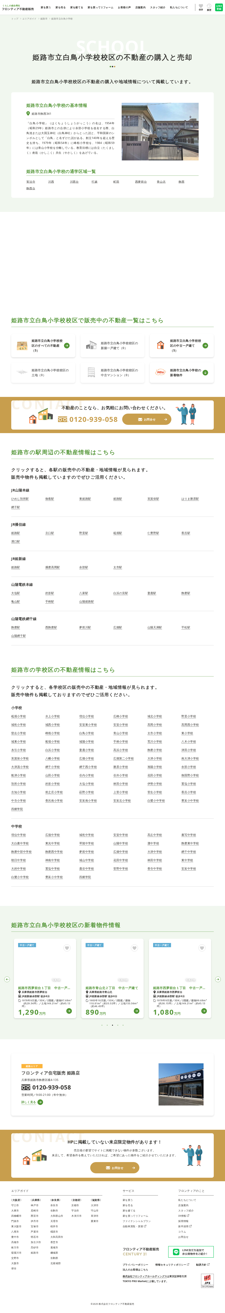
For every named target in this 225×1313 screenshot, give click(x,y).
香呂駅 (185, 533)
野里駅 (83, 533)
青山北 (161, 182)
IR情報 (182, 1215)
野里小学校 (188, 716)
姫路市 (34, 1252)
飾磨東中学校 (190, 843)
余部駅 (83, 567)
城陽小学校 (86, 741)
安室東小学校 (88, 725)
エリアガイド (20, 1191)
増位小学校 (86, 716)
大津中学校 (154, 852)
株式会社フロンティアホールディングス (145, 1276)
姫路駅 (117, 499)
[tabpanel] (45, 978)
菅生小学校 (154, 792)
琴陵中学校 (86, 843)
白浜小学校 (52, 750)
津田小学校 (188, 750)
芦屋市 (34, 1231)
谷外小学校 (120, 775)
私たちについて (187, 1200)
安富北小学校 (122, 800)
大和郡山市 (56, 1215)
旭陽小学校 (154, 767)
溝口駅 (15, 541)
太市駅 (117, 567)
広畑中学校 (120, 852)
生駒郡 (54, 1258)
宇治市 (75, 1210)
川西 (51, 182)
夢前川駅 (85, 627)
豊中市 (15, 1237)
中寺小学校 (18, 800)
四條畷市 (16, 1215)
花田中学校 (120, 860)
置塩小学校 (188, 784)
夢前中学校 (86, 852)
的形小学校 (52, 784)
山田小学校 (52, 775)
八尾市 (15, 1231)
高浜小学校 (120, 750)
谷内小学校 (86, 775)
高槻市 (15, 1242)
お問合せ (183, 1237)
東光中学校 (52, 843)
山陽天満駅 (154, 627)
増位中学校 (18, 835)
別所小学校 (18, 784)
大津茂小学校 (20, 767)
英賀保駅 (153, 499)
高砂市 (34, 1247)
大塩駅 (15, 593)
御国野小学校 (190, 775)
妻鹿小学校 (86, 750)
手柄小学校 (120, 741)
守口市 (15, 1205)
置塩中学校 (52, 868)
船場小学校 (52, 741)
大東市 (15, 1210)
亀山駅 (15, 601)
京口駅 (49, 533)
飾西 (181, 182)
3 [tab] (112, 1025)
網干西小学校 (88, 767)
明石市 (34, 1237)
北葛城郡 (55, 1263)
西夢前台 (141, 182)
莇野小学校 (86, 792)
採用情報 (183, 1221)
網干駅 (15, 507)
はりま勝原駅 (190, 499)
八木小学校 (188, 741)
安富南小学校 (88, 800)
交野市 (15, 1258)
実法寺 (30, 182)
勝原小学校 (120, 767)
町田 (116, 182)
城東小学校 (18, 741)
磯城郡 (54, 1252)
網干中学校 (188, 852)
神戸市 (34, 1205)
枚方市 (15, 1247)
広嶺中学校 (52, 835)
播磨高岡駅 (52, 567)
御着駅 (49, 499)
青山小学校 (120, 733)
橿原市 (54, 1231)
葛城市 (54, 1247)
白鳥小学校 (86, 733)
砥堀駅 (117, 533)
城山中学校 (86, 860)
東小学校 (187, 733)
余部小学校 (188, 767)
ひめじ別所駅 (20, 499)
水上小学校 (52, 716)
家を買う (128, 1200)
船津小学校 (18, 775)
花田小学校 (154, 775)
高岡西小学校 (190, 725)
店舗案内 (183, 1205)
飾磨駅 (185, 593)
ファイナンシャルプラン (137, 1221)
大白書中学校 (20, 843)
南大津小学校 (190, 758)
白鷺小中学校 (156, 800)
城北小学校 (154, 716)
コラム (182, 1231)
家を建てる (129, 1210)
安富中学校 (188, 868)
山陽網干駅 (18, 636)
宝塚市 (34, 1226)
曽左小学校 (18, 733)
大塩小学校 (86, 784)
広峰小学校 (120, 716)
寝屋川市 (16, 1252)
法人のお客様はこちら (135, 1269)
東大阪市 (16, 1226)
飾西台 (30, 188)
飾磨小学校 (154, 750)
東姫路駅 (85, 499)
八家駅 (83, 593)
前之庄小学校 (54, 792)
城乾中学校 (86, 835)
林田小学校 (120, 784)
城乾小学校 (18, 725)
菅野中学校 (120, 868)
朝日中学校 (18, 860)
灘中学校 (153, 843)
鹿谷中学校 (86, 868)
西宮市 (34, 1215)
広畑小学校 (86, 758)
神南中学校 (52, 860)
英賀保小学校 (20, 758)
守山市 (95, 1210)
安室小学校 (120, 725)
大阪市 (15, 1263)
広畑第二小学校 (123, 758)
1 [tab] (102, 1025)
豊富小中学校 (190, 800)
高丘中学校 (154, 835)
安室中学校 (120, 835)
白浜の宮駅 (120, 593)
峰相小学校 (52, 733)
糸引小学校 (18, 750)
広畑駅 (117, 627)
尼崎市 (34, 1210)
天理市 (54, 1221)
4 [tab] (118, 1025)
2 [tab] (107, 1025)
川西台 (74, 182)
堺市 (13, 1268)
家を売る (128, 1205)
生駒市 (54, 1210)
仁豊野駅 (153, 533)
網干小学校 (52, 767)
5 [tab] (123, 1025)
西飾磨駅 (51, 627)
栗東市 (95, 1221)
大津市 (95, 1205)
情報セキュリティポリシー (170, 1264)
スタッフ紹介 (186, 1210)
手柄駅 (49, 601)
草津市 (95, 1215)
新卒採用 (183, 1226)
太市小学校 (154, 733)
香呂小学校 (188, 792)
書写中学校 (188, 835)
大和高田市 (56, 1237)
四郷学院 (17, 809)
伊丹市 (34, 1221)
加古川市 (36, 1242)
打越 (94, 182)
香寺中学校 (154, 868)
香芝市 (54, 1242)
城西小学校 (52, 725)
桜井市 (54, 1226)
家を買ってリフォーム (135, 1215)
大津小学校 (154, 758)
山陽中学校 (120, 843)
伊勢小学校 (154, 784)
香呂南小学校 (54, 800)
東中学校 (187, 860)
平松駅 (185, 627)
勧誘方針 (201, 1264)
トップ (14, 18)
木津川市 (76, 1215)
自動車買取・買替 (133, 1226)
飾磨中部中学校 (21, 852)
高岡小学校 (154, 725)
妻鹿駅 (151, 593)
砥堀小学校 (18, 716)
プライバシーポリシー (135, 1264)
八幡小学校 (52, 758)
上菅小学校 (120, 792)
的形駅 (49, 593)
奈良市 (54, 1205)
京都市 (75, 1205)
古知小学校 (18, 792)
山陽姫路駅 (86, 601)
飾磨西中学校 (54, 852)
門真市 (15, 1221)
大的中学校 (18, 868)
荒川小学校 (154, 741)
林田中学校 (154, 860)
